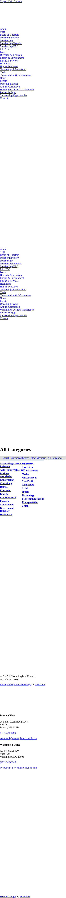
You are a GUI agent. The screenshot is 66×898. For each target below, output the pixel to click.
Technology (28, 495)
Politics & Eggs (8, 92)
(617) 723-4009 (8, 733)
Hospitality (27, 463)
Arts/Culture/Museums (12, 470)
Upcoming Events (9, 83)
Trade (3, 72)
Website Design (23, 684)
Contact (4, 98)
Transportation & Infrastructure (15, 75)
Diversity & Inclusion (11, 55)
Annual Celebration (10, 86)
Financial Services (9, 60)
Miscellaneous (29, 477)
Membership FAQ (9, 46)
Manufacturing (30, 470)
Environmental (8, 497)
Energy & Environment (12, 57)
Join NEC (5, 49)
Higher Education (9, 66)
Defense (4, 487)
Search (6, 458)
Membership (6, 40)
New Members (38, 458)
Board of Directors (9, 34)
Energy (4, 494)
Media (25, 474)
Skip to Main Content (11, 1)
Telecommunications (33, 498)
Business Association (6, 475)
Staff (2, 31)
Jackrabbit (40, 684)
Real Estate (28, 484)
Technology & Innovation (13, 69)
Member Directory (9, 37)
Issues (3, 52)
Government (7, 504)
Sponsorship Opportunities (13, 95)
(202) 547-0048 (8, 762)
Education (5, 490)
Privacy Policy (7, 684)
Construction (7, 479)
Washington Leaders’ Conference (17, 89)
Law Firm (27, 467)
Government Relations (7, 509)
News (3, 78)
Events (3, 80)
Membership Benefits (11, 43)
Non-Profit (27, 481)
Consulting (6, 483)
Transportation (30, 502)
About (3, 29)
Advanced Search (20, 458)
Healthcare (5, 63)
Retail (25, 488)
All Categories (55, 458)
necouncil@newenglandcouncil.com (18, 738)
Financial (5, 501)
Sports (25, 491)
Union (25, 505)
